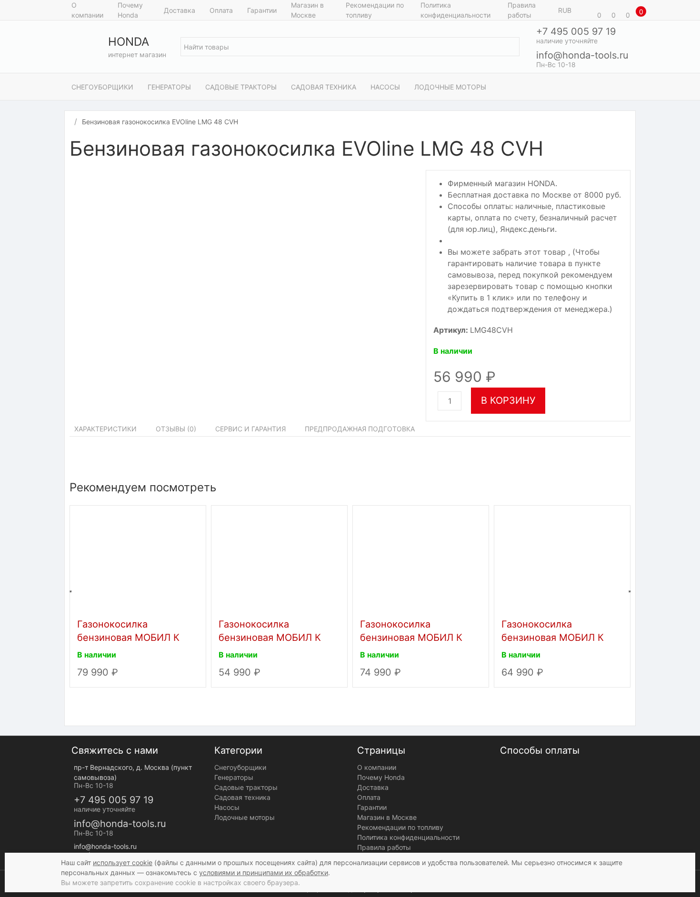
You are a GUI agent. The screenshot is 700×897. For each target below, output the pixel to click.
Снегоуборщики (102, 87)
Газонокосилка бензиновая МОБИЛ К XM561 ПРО (270, 637)
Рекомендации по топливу (375, 10)
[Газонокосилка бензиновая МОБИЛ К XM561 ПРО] (279, 559)
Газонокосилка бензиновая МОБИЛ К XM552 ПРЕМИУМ (411, 637)
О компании (87, 10)
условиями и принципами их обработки (263, 872)
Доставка (179, 10)
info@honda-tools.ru (582, 55)
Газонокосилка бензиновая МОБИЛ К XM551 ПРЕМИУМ (552, 637)
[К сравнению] (616, 150)
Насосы (385, 87)
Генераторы (169, 87)
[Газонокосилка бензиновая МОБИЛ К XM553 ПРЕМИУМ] (138, 559)
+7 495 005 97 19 (576, 31)
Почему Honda (130, 10)
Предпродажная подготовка (360, 429)
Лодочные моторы (450, 87)
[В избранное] (625, 150)
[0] (586, 10)
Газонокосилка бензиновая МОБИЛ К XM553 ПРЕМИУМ (128, 637)
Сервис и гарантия (250, 429)
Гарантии (262, 10)
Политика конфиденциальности (455, 10)
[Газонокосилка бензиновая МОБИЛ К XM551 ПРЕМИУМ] (562, 559)
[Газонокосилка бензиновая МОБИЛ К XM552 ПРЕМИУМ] (420, 559)
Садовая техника (323, 87)
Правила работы (522, 10)
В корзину (508, 400)
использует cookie (122, 862)
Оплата (221, 10)
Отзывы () (176, 429)
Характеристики (105, 429)
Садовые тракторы (241, 87)
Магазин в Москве (307, 10)
